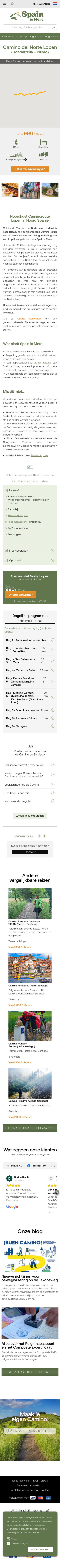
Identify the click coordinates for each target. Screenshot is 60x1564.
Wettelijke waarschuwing (24, 1489)
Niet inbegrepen (18, 550)
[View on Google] (9, 1178)
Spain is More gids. (18, 515)
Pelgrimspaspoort (17, 521)
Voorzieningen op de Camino (22, 784)
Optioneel (15, 560)
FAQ (35, 1480)
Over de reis (8, 36)
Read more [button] (12, 1200)
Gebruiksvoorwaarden (28, 1485)
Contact (30, 852)
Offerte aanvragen (30, 169)
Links (43, 1480)
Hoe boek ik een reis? (17, 793)
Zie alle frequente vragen (30, 815)
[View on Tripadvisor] (51, 1178)
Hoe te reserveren (20, 1480)
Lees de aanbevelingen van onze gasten (30, 1154)
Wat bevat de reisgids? (18, 801)
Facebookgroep (39, 455)
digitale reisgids (42, 362)
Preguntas (50, 36)
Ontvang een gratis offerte (32, 1430)
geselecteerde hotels (29, 355)
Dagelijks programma (30, 36)
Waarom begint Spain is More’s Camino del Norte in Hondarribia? (24, 774)
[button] (2, 190)
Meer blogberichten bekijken (29, 1371)
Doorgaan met (40, 1549)
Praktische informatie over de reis (24, 765)
